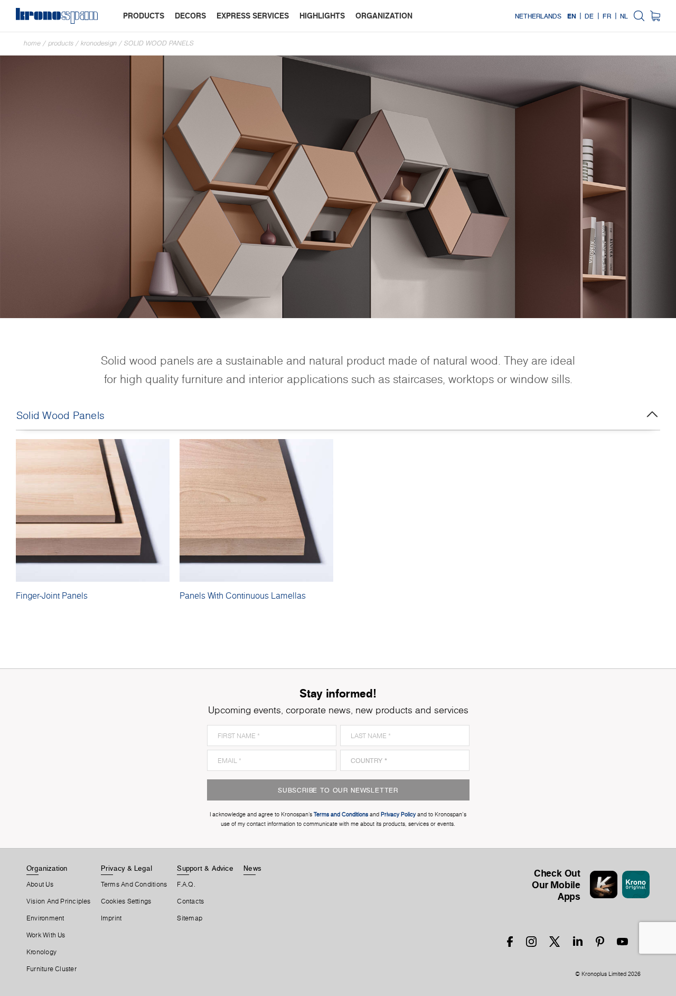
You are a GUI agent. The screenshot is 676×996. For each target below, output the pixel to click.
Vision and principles (58, 901)
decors (190, 15)
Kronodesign (99, 43)
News (252, 868)
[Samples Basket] (655, 16)
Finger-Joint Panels (52, 595)
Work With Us (45, 935)
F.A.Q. (186, 884)
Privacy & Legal (126, 868)
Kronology (41, 952)
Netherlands (538, 16)
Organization (47, 868)
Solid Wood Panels (159, 43)
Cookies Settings (126, 901)
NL (624, 16)
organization (383, 15)
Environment (45, 918)
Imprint (111, 918)
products (143, 15)
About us (39, 884)
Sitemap (189, 918)
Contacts (190, 901)
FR (607, 16)
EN (571, 16)
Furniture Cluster (51, 969)
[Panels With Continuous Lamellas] (256, 510)
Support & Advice (205, 868)
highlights (322, 15)
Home (32, 43)
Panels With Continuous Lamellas (243, 595)
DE (589, 16)
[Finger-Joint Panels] (93, 510)
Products (60, 43)
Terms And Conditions (134, 884)
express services (253, 15)
